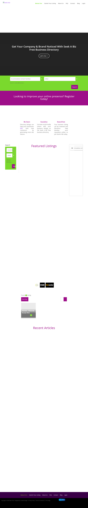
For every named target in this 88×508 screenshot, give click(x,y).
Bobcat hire (38, 3)
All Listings (48, 500)
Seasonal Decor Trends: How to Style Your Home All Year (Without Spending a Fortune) (41, 485)
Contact (72, 3)
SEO (21, 128)
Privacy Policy (31, 500)
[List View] (62, 299)
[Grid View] (65, 299)
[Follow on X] (84, 500)
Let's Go (43, 56)
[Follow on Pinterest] (84, 505)
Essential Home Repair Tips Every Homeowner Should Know (32, 441)
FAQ (67, 3)
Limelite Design (24, 500)
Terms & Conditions (40, 500)
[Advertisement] (44, 20)
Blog (78, 3)
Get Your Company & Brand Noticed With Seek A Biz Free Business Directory (44, 48)
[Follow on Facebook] (79, 500)
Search (74, 87)
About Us (61, 3)
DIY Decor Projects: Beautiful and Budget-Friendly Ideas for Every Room (36, 383)
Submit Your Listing (50, 3)
